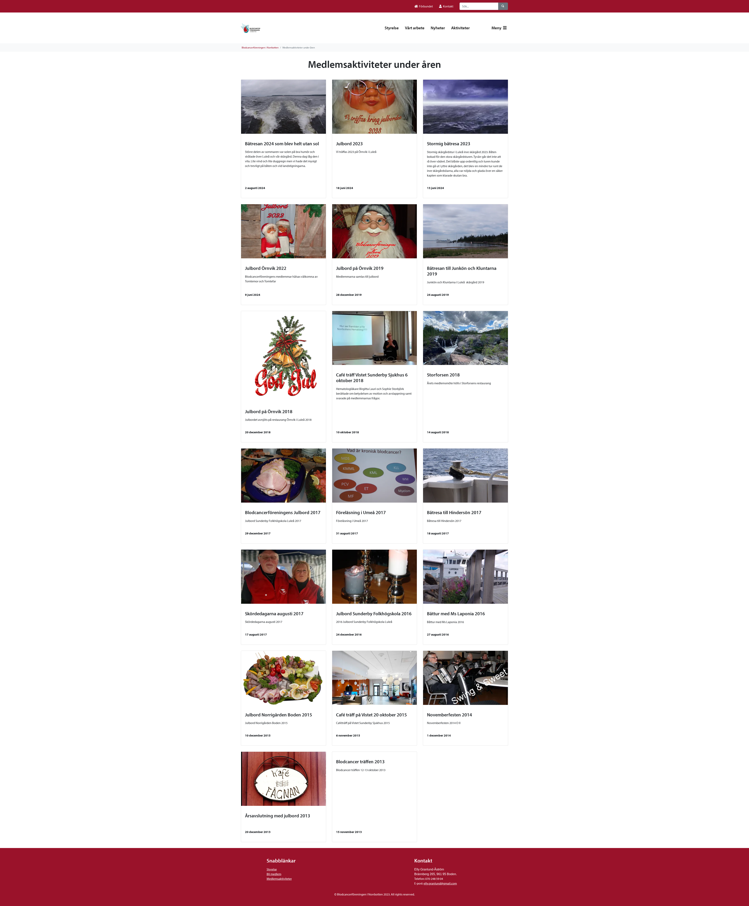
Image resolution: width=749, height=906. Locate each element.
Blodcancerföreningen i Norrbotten (260, 47)
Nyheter (438, 27)
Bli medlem (274, 874)
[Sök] (503, 6)
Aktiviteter (460, 27)
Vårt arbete (414, 27)
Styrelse (392, 27)
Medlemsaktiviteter (279, 879)
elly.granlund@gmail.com (440, 883)
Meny (497, 27)
